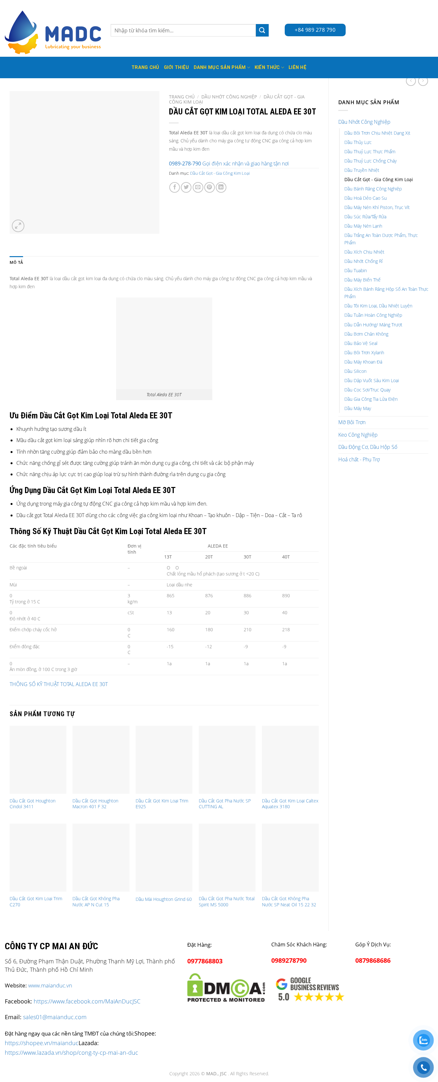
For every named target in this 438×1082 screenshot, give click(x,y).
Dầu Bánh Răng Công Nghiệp (373, 189)
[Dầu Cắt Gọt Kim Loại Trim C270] (38, 858)
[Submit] (262, 30)
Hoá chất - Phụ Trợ (359, 459)
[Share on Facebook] (174, 187)
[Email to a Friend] (198, 187)
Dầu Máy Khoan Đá (363, 362)
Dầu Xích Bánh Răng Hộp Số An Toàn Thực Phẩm (386, 292)
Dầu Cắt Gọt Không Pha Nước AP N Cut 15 (96, 902)
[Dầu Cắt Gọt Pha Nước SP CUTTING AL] (227, 760)
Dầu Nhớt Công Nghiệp (364, 121)
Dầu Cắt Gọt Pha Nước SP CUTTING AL (225, 804)
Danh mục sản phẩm (220, 67)
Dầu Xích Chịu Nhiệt (364, 252)
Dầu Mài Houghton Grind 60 (164, 899)
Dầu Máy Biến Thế (362, 280)
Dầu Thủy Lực (358, 142)
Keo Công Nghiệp (358, 434)
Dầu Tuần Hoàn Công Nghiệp (373, 315)
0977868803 (205, 961)
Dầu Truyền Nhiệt (361, 170)
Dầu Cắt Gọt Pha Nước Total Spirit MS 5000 (227, 902)
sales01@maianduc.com (55, 1017)
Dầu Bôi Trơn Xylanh (364, 352)
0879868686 (373, 960)
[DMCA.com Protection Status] (226, 986)
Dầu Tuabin (355, 270)
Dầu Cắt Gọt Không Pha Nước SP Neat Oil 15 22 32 (289, 902)
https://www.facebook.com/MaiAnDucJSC (87, 1001)
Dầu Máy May (357, 408)
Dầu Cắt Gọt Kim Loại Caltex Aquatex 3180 (290, 804)
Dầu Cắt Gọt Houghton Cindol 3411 (32, 804)
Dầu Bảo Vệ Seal (360, 343)
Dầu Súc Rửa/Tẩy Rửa (365, 217)
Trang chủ (182, 97)
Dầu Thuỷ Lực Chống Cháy (370, 161)
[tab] (16, 262)
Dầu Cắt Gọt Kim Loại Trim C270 (36, 902)
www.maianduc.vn (50, 985)
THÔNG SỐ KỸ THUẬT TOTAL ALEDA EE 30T (59, 684)
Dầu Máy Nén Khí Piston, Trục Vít (377, 207)
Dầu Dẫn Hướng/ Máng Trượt (373, 325)
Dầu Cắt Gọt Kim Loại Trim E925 (162, 804)
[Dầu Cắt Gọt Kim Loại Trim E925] (164, 760)
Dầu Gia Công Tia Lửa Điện (371, 399)
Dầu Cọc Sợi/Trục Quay (367, 390)
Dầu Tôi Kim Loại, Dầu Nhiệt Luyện (378, 306)
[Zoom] (18, 226)
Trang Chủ (145, 67)
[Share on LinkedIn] (221, 187)
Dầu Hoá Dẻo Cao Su (365, 198)
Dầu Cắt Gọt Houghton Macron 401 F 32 (95, 804)
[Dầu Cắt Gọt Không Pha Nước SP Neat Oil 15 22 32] (290, 858)
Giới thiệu (176, 67)
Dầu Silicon (355, 371)
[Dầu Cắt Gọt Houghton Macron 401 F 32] (100, 760)
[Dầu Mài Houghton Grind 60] (164, 858)
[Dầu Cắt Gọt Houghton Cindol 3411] (38, 760)
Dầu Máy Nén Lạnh (363, 226)
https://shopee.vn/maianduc (42, 1043)
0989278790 (289, 960)
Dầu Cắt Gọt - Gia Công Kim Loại (378, 179)
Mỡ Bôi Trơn (352, 422)
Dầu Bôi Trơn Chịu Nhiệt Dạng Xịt (377, 133)
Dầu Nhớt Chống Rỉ (363, 261)
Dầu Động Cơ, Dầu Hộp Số (367, 446)
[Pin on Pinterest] (209, 187)
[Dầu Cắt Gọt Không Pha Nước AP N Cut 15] (100, 858)
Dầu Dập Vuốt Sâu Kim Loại (371, 380)
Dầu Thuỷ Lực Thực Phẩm (369, 151)
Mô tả (16, 262)
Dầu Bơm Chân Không (366, 334)
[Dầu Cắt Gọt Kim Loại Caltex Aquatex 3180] (290, 760)
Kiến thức (267, 67)
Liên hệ (298, 67)
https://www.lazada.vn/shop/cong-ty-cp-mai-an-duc (71, 1052)
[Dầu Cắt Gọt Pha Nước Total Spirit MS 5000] (227, 858)
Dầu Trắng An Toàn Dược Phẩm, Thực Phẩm (381, 239)
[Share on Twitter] (186, 187)
